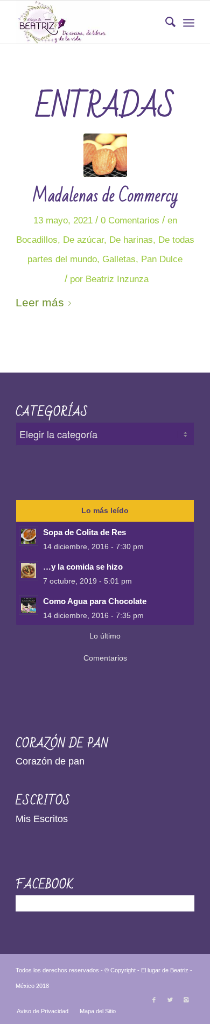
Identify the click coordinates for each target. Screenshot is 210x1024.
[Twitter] (170, 1000)
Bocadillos (37, 240)
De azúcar (83, 240)
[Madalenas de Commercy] (105, 155)
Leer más (40, 302)
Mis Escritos (42, 818)
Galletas (119, 259)
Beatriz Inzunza (117, 279)
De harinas (131, 240)
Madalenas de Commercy (105, 196)
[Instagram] (186, 1000)
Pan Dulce (162, 259)
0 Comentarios (130, 220)
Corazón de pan (50, 761)
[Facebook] (154, 1000)
